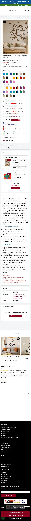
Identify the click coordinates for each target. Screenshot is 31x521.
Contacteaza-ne (5, 458)
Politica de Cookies (6, 464)
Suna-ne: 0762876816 (9, 137)
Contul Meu (4, 472)
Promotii (3, 145)
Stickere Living (17, 298)
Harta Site (3, 460)
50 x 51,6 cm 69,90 (13, 103)
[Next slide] (28, 349)
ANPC (2, 462)
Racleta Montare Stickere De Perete (20, 174)
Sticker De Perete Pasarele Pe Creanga (10, 357)
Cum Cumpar (4, 443)
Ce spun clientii (7, 148)
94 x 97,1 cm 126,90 (14, 113)
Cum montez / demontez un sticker (10, 437)
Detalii (18, 145)
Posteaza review (15, 315)
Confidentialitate (5, 482)
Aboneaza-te (8, 495)
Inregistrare (4, 474)
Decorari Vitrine (5, 431)
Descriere (11, 145)
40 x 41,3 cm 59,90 (13, 101)
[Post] (7, 140)
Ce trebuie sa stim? (6, 429)
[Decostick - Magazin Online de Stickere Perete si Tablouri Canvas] (10, 10)
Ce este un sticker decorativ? (8, 427)
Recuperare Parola (6, 476)
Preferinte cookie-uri (15, 518)
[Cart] (28, 10)
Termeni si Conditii (5, 451)
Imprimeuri (4, 435)
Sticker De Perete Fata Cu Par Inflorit (20, 160)
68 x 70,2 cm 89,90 (13, 108)
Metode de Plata (5, 445)
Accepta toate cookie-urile (15, 512)
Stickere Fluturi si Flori (19, 296)
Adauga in (15, 119)
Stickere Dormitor (21, 17)
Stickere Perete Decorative (8, 17)
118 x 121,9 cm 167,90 (14, 116)
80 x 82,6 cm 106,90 (14, 111)
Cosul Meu (4, 480)
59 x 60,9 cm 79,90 (14, 106)
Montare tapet (5, 466)
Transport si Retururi (6, 447)
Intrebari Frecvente (6, 449)
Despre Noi (4, 433)
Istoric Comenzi (5, 478)
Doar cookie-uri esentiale (15, 515)
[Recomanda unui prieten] (12, 140)
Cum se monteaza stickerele (11, 131)
